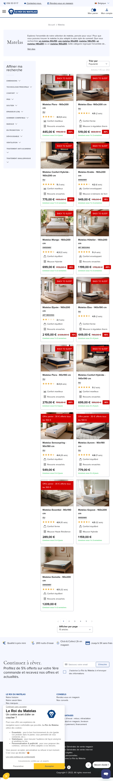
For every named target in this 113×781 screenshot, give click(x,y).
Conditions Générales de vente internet (74, 749)
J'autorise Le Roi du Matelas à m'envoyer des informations (87, 672)
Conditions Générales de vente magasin (74, 746)
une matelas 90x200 (68, 41)
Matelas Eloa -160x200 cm (92, 104)
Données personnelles (66, 755)
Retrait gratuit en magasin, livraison (72, 721)
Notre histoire (12, 697)
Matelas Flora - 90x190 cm (57, 375)
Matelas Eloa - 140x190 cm (92, 307)
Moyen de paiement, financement (71, 724)
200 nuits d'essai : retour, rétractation (73, 718)
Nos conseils (62, 700)
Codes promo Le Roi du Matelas (71, 758)
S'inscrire (102, 664)
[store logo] (23, 11)
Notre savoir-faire (14, 700)
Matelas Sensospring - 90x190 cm (54, 444)
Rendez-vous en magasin (68, 697)
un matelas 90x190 (48, 41)
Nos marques (12, 703)
